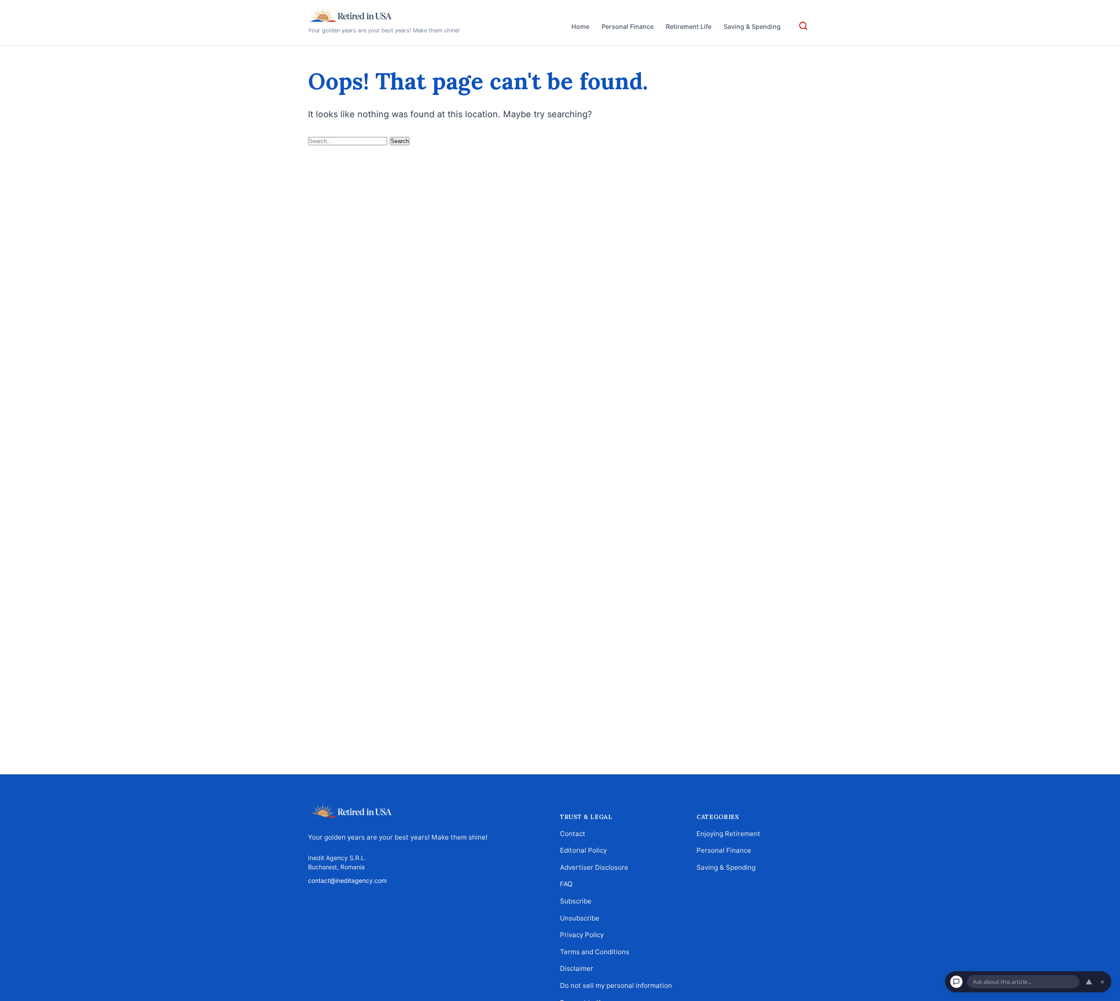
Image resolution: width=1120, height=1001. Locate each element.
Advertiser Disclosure (594, 867)
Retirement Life (688, 26)
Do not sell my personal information (616, 985)
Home (580, 26)
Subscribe (576, 901)
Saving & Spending (752, 26)
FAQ (566, 884)
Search (400, 141)
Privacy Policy (582, 935)
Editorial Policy (583, 850)
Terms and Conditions (594, 951)
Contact (572, 833)
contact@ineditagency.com (347, 880)
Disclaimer (576, 968)
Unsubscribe (579, 918)
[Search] (803, 26)
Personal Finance (628, 26)
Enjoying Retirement (728, 833)
